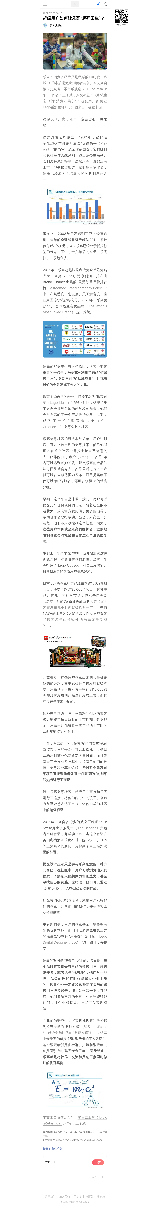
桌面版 (89, 1196)
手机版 (78, 1196)
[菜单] (45, 4)
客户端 (101, 1196)
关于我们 (50, 1196)
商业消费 (56, 1148)
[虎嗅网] (75, 4)
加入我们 (64, 1196)
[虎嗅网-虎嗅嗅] (98, 4)
